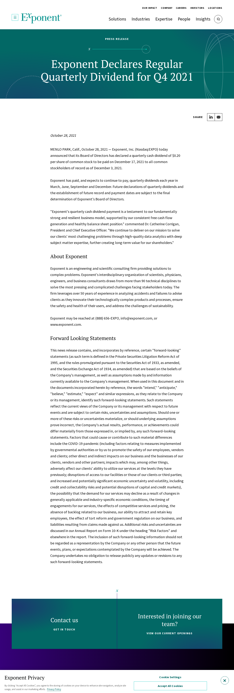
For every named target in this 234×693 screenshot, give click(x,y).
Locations (215, 8)
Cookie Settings (170, 677)
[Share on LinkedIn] (211, 117)
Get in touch (64, 629)
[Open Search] (218, 19)
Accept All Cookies (170, 686)
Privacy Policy (54, 689)
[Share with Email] (218, 117)
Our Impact (149, 8)
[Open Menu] (15, 17)
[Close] (225, 680)
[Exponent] (41, 18)
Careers (181, 8)
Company (166, 8)
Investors (197, 8)
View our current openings (170, 633)
